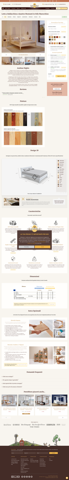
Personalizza (26, 246)
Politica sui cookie (31, 243)
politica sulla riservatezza (40, 241)
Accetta (42, 246)
